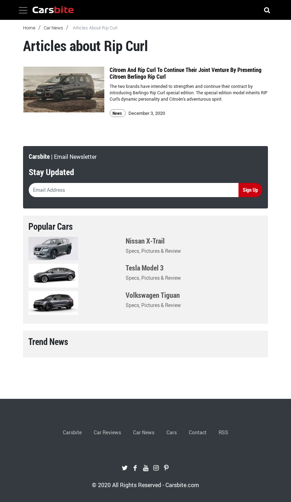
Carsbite (72, 432)
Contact (198, 432)
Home (29, 27)
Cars (171, 432)
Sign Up (250, 189)
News (117, 113)
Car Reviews (107, 432)
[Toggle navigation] (23, 10)
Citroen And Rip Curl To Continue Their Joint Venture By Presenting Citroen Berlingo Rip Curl (186, 73)
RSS (223, 432)
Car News (53, 27)
